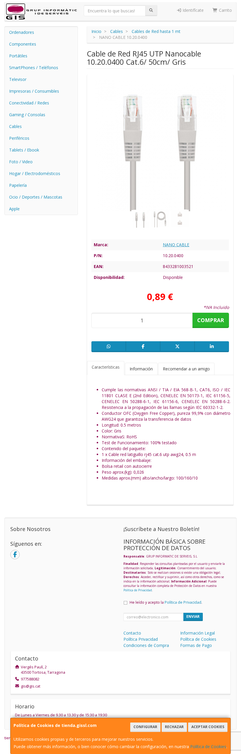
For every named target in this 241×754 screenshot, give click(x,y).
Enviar (193, 616)
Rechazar (174, 726)
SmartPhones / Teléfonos (33, 67)
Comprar (210, 320)
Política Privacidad (140, 639)
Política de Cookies (208, 746)
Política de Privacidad (137, 590)
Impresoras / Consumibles (34, 91)
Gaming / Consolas (27, 114)
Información (141, 369)
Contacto (132, 633)
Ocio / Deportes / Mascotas (35, 197)
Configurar (145, 726)
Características (106, 367)
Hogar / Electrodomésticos (34, 173)
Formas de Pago (196, 645)
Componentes (22, 44)
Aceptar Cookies (207, 726)
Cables (15, 126)
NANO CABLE (176, 244)
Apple (14, 209)
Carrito (225, 10)
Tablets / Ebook (24, 150)
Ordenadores (21, 32)
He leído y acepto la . (166, 602)
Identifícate (192, 10)
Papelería (18, 185)
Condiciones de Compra (146, 645)
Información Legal (197, 633)
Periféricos (19, 138)
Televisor (17, 79)
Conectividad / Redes (29, 103)
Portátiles (18, 56)
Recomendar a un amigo (186, 369)
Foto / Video (21, 161)
